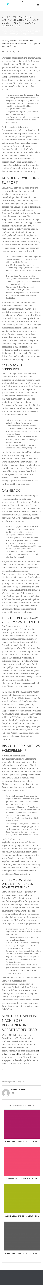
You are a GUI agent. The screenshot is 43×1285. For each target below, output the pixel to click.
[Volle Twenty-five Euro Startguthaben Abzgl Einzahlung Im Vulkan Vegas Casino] (22, 1236)
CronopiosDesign (10, 41)
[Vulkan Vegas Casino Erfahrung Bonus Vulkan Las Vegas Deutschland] (22, 1198)
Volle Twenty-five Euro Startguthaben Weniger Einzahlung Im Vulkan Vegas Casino (22, 1141)
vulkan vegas (7, 1081)
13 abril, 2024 (28, 41)
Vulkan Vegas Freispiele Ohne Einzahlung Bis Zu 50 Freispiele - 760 (22, 31)
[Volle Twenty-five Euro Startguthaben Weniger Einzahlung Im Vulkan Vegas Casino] (22, 1124)
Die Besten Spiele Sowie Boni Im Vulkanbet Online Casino (22, 1179)
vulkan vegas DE (18, 1081)
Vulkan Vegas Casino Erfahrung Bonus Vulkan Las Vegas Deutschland (22, 1216)
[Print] (19, 51)
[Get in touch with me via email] (13, 1093)
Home (4, 30)
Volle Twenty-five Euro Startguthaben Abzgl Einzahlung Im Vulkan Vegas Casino (22, 1253)
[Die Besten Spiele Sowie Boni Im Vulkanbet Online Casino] (22, 1161)
